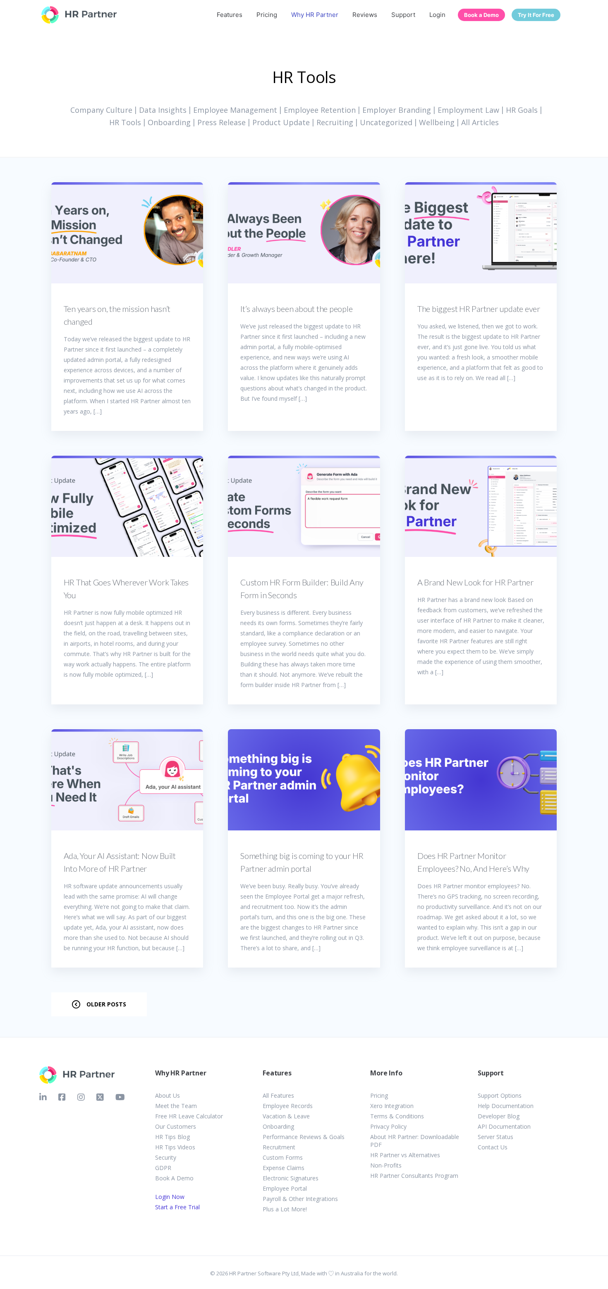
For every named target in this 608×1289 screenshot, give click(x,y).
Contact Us (492, 1147)
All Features (278, 1095)
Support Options (500, 1095)
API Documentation (504, 1126)
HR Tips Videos (175, 1147)
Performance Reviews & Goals (304, 1137)
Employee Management (235, 110)
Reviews (364, 15)
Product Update (281, 122)
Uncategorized (386, 122)
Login (437, 15)
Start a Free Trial (177, 1207)
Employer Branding (396, 110)
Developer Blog (498, 1116)
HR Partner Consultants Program (414, 1176)
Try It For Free (536, 15)
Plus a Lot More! (285, 1209)
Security (165, 1157)
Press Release (221, 122)
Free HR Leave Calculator (189, 1116)
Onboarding (169, 122)
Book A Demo (174, 1178)
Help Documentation (506, 1106)
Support (403, 15)
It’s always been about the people (296, 309)
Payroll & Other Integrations (300, 1199)
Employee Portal (285, 1188)
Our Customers (175, 1126)
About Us (167, 1095)
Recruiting (334, 122)
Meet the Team (176, 1106)
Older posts (106, 1004)
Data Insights (163, 110)
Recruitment (279, 1147)
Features (229, 15)
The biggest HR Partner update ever (478, 309)
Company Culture (101, 110)
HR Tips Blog (172, 1137)
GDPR (163, 1168)
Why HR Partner (314, 15)
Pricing (266, 15)
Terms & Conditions (397, 1116)
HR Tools (125, 122)
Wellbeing (437, 122)
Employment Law (468, 110)
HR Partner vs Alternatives (405, 1155)
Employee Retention (320, 110)
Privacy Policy (388, 1126)
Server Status (495, 1137)
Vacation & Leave (286, 1116)
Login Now (169, 1197)
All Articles (480, 122)
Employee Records (288, 1106)
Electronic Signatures (290, 1178)
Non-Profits (386, 1165)
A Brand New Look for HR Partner (475, 582)
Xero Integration (392, 1106)
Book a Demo (481, 15)
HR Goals (522, 110)
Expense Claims (283, 1168)
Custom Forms (283, 1157)
